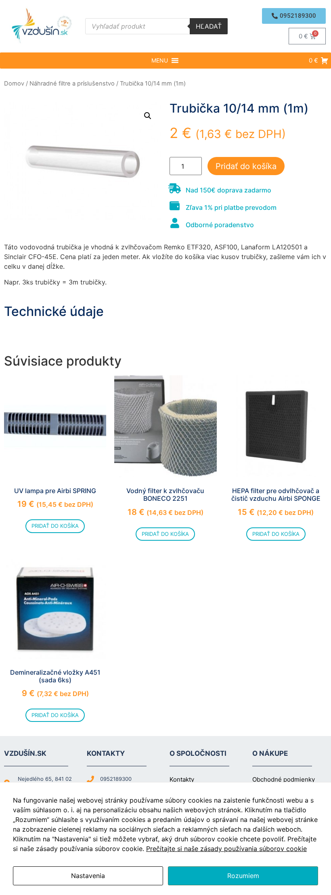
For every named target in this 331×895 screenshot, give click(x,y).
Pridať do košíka (246, 166)
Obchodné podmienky (283, 779)
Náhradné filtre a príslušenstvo (72, 83)
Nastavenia (88, 876)
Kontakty (182, 779)
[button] (294, 16)
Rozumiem (243, 876)
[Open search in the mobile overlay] (156, 26)
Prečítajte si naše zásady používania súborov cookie (226, 849)
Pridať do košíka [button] (55, 526)
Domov (14, 83)
